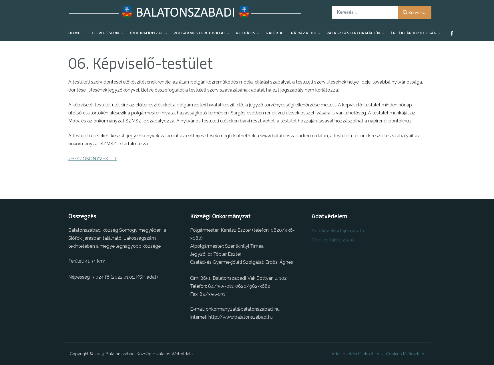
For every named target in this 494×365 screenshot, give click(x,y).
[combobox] (365, 12)
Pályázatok (303, 33)
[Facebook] (452, 33)
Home (74, 33)
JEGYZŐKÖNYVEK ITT (92, 158)
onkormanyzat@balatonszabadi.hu (243, 309)
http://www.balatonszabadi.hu (240, 317)
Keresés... (417, 12)
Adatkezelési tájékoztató (338, 230)
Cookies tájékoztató (333, 240)
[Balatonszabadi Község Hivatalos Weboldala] (185, 12)
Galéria (274, 33)
